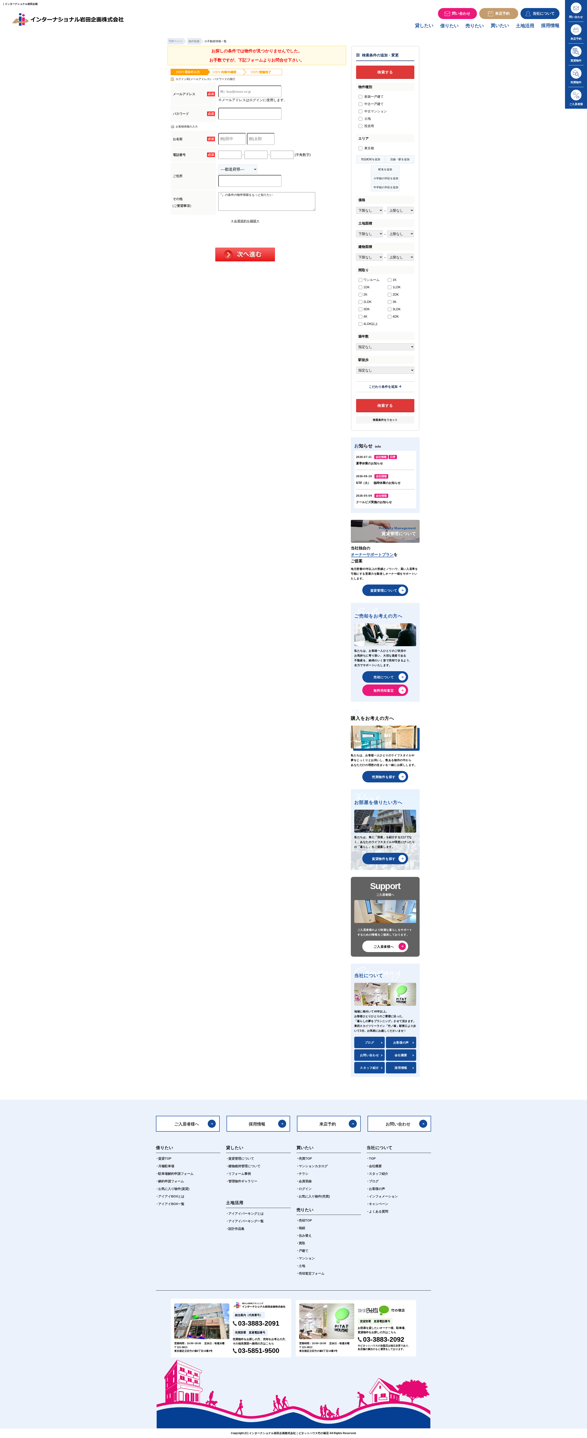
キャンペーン (378, 1204)
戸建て (303, 1250)
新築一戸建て (373, 96)
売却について (384, 677)
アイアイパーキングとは (246, 1213)
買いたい (500, 25)
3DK (366, 309)
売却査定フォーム (311, 1273)
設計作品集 (236, 1228)
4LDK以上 (370, 324)
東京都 (368, 148)
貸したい (424, 25)
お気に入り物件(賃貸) (173, 1189)
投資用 (368, 126)
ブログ (369, 1042)
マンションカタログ (313, 1166)
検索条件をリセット (385, 419)
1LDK (397, 287)
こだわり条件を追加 (383, 386)
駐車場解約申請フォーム (176, 1173)
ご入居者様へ (384, 946)
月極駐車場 (166, 1166)
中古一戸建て (373, 104)
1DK (366, 287)
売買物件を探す (384, 777)
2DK (396, 294)
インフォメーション (383, 1196)
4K (365, 316)
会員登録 (305, 1181)
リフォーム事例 (239, 1173)
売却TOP (305, 1220)
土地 (367, 118)
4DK (396, 316)
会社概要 (401, 1055)
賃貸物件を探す (384, 859)
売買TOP (305, 1158)
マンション (307, 1258)
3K (394, 302)
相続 (302, 1228)
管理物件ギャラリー (242, 1181)
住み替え (305, 1235)
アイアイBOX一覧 (171, 1204)
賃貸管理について (383, 590)
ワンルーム (371, 280)
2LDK (367, 302)
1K (394, 280)
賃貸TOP (164, 1158)
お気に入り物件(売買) (314, 1196)
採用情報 (550, 25)
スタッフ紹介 (369, 1067)
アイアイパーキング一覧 (246, 1221)
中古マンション (375, 111)
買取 (302, 1243)
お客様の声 (401, 1042)
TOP (372, 1158)
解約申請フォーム (171, 1181)
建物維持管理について (244, 1166)
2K (365, 294)
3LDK (397, 309)
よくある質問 (378, 1211)
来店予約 (327, 1124)
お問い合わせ (369, 1055)
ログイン (305, 1189)
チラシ (303, 1173)
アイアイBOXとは (171, 1196)
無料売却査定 (384, 690)
